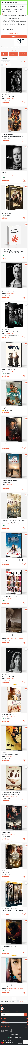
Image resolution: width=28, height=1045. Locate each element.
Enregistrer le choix (14, 33)
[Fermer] (26, 2)
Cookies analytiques (8, 20)
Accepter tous (14, 36)
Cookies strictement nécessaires (11, 14)
